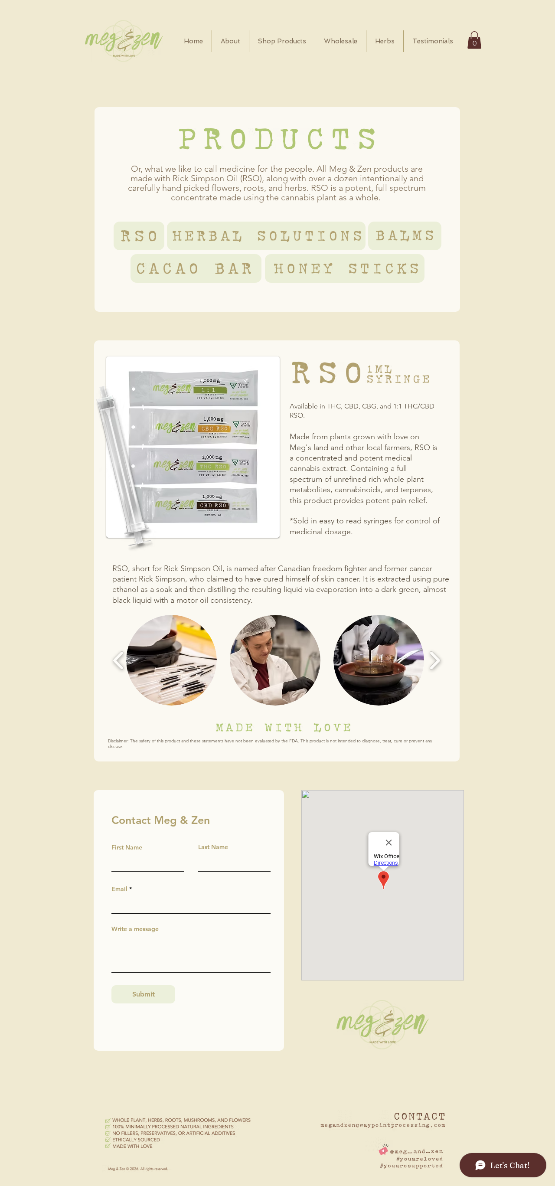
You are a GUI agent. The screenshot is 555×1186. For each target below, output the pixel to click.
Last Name (213, 847)
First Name (126, 847)
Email (119, 889)
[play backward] (118, 660)
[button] (474, 40)
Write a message (135, 929)
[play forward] (434, 660)
